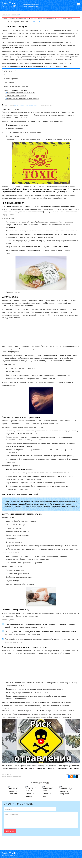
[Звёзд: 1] (2, 776)
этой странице (36, 21)
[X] (77, 776)
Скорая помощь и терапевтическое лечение (22, 99)
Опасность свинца (9, 75)
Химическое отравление (12, 792)
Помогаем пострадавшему (15, 96)
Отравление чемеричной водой (64, 793)
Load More (41, 842)
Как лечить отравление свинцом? (14, 90)
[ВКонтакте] (69, 776)
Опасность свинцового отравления (15, 86)
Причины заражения (10, 79)
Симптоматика (8, 82)
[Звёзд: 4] (7, 776)
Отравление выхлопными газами (47, 795)
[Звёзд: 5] (9, 776)
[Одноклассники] (71, 776)
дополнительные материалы (25, 105)
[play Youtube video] (41, 741)
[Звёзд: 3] (6, 776)
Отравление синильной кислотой (30, 795)
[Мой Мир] (74, 776)
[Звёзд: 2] (4, 776)
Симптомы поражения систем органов (19, 93)
